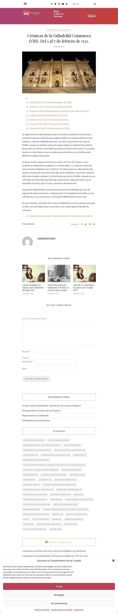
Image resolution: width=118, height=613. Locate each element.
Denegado (59, 595)
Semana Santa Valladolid (36, 514)
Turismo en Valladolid (48, 524)
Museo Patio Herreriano (69, 489)
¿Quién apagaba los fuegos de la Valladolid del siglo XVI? (32, 287)
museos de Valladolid (35, 494)
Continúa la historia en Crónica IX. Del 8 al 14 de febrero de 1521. (60, 216)
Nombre (26, 351)
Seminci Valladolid (77, 514)
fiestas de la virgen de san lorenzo (40, 470)
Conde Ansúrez (72, 445)
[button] (113, 560)
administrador (46, 238)
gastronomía (30, 475)
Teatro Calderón (74, 519)
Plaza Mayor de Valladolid (79, 499)
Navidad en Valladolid (35, 499)
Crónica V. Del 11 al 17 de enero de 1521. (49, 119)
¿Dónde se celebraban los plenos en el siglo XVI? (83, 287)
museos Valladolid (60, 494)
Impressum (78, 609)
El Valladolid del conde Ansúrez (36, 420)
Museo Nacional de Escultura (38, 489)
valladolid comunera (34, 529)
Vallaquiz (55, 529)
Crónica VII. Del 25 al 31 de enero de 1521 (49, 128)
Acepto (59, 586)
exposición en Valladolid (36, 460)
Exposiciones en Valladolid (55, 455)
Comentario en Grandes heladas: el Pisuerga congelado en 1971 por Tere (55, 556)
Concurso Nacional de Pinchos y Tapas (41, 445)
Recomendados (31, 509)
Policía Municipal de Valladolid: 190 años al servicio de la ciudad (58, 287)
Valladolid (70, 524)
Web (24, 368)
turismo (28, 524)
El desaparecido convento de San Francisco (41, 410)
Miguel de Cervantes (66, 480)
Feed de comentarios (60, 542)
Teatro (56, 519)
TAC (26, 519)
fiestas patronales (71, 470)
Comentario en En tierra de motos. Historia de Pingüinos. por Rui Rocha (54, 551)
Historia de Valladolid (53, 475)
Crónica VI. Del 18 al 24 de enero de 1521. (49, 124)
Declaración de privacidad (61, 609)
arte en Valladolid (33, 440)
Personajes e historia (59, 30)
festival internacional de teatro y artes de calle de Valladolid (54, 465)
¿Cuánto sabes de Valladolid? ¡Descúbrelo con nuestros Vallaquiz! (52, 405)
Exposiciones (30, 455)
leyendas (29, 480)
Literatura (45, 480)
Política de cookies (42, 609)
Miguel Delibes (31, 485)
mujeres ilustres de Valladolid (59, 485)
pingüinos (56, 499)
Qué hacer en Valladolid (36, 504)
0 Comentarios (28, 224)
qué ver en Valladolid (65, 504)
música (78, 494)
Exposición (80, 455)
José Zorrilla (77, 475)
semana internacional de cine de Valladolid (65, 509)
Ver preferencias (59, 603)
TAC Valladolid (41, 519)
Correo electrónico (27, 360)
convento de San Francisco (37, 450)
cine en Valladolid (58, 440)
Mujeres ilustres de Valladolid (35, 415)
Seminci (57, 514)
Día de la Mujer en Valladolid (70, 450)
